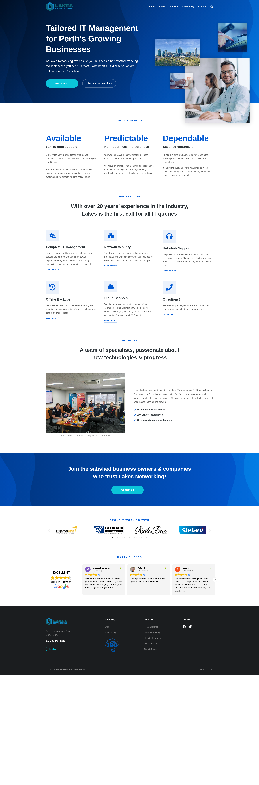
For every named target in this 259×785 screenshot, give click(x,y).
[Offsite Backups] (52, 287)
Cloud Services (116, 298)
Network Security (117, 247)
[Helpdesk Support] (169, 236)
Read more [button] (135, 591)
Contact (210, 669)
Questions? (172, 299)
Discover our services (99, 83)
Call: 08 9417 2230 (55, 641)
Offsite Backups (58, 299)
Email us (52, 649)
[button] (49, 530)
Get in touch (62, 83)
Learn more (51, 269)
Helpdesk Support (177, 248)
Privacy (201, 669)
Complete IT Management (65, 247)
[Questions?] (169, 287)
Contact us (168, 314)
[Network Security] (110, 235)
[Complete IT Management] (52, 235)
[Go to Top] (252, 778)
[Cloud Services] (110, 286)
